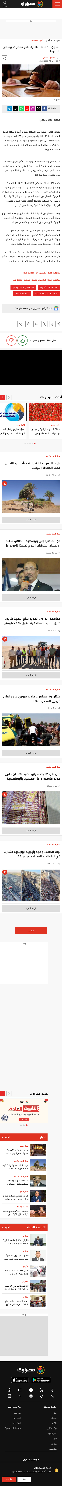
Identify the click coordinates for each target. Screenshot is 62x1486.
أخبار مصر (24, 1146)
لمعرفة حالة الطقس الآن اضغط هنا (41, 273)
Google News (21, 308)
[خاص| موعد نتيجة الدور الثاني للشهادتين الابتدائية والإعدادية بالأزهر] (38, 1271)
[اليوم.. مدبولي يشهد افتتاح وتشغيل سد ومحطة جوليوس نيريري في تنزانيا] (38, 1196)
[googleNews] (9, 1396)
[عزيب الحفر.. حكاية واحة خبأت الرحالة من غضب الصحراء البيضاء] (31, 497)
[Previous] (8, 397)
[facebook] (52, 1390)
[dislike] (11, 340)
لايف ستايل (52, 1428)
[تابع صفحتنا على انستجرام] (32, 108)
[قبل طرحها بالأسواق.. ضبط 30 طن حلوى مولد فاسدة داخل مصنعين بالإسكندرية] (31, 808)
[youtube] (20, 1390)
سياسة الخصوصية (13, 1428)
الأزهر (25, 1266)
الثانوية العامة (36, 1227)
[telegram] (52, 1396)
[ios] (19, 1380)
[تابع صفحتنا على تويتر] (38, 108)
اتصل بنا (17, 1418)
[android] (41, 1380)
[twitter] (42, 1390)
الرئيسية (57, 40)
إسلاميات (53, 1449)
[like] (22, 340)
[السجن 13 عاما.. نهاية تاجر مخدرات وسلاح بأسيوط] (52, 324)
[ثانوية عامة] (24, 1111)
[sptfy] (31, 1396)
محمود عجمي (49, 57)
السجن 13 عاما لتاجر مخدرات (46, 294)
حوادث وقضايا (22, 1207)
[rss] (20, 1396)
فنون (55, 1439)
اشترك (9, 1479)
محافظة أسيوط (22, 294)
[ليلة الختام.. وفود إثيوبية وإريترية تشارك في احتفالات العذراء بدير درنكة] (31, 886)
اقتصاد (54, 1418)
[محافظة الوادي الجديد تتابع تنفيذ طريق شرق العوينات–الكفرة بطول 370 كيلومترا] (31, 653)
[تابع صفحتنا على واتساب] (21, 108)
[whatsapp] (9, 1390)
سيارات (54, 1444)
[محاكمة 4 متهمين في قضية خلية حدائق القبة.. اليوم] (38, 1211)
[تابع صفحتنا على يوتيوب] (27, 108)
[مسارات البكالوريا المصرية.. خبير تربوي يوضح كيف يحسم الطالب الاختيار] (38, 1255)
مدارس (25, 1236)
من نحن (17, 1413)
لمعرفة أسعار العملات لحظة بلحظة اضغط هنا (36, 280)
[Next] (2, 397)
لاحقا (24, 1479)
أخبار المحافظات (36, 40)
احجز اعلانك (16, 1423)
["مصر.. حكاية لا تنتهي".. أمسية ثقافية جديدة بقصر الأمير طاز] (38, 1150)
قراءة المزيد (31, 520)
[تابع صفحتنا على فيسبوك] (44, 108)
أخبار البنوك (52, 1433)
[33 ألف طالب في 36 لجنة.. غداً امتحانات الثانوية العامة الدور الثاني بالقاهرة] (38, 1286)
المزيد (31, 931)
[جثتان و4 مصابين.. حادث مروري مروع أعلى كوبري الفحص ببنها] (31, 730)
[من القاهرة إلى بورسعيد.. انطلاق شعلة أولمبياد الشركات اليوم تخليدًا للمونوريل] (31, 575)
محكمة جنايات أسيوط (49, 287)
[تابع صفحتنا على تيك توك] (15, 108)
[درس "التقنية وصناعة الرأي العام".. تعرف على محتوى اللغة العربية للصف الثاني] (38, 1301)
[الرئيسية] (32, 4)
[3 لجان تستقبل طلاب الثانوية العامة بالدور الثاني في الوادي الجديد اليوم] (38, 1240)
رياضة (54, 1423)
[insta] (31, 1390)
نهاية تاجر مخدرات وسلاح (23, 287)
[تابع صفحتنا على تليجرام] (9, 108)
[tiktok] (42, 1396)
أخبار (48, 40)
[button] (57, 4)
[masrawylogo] (31, 1370)
